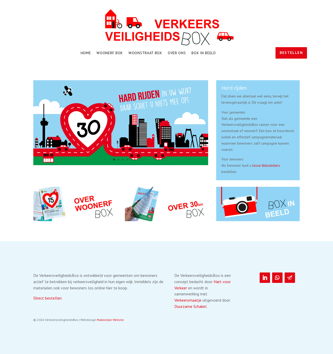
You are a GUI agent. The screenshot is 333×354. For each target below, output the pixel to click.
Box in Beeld (203, 53)
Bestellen (291, 52)
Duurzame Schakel (190, 306)
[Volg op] (290, 277)
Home (86, 53)
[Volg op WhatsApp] (277, 277)
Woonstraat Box (145, 53)
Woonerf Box (110, 53)
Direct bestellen (47, 298)
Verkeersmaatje (187, 300)
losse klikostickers (266, 165)
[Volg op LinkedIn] (265, 277)
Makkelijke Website (110, 320)
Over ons (177, 53)
